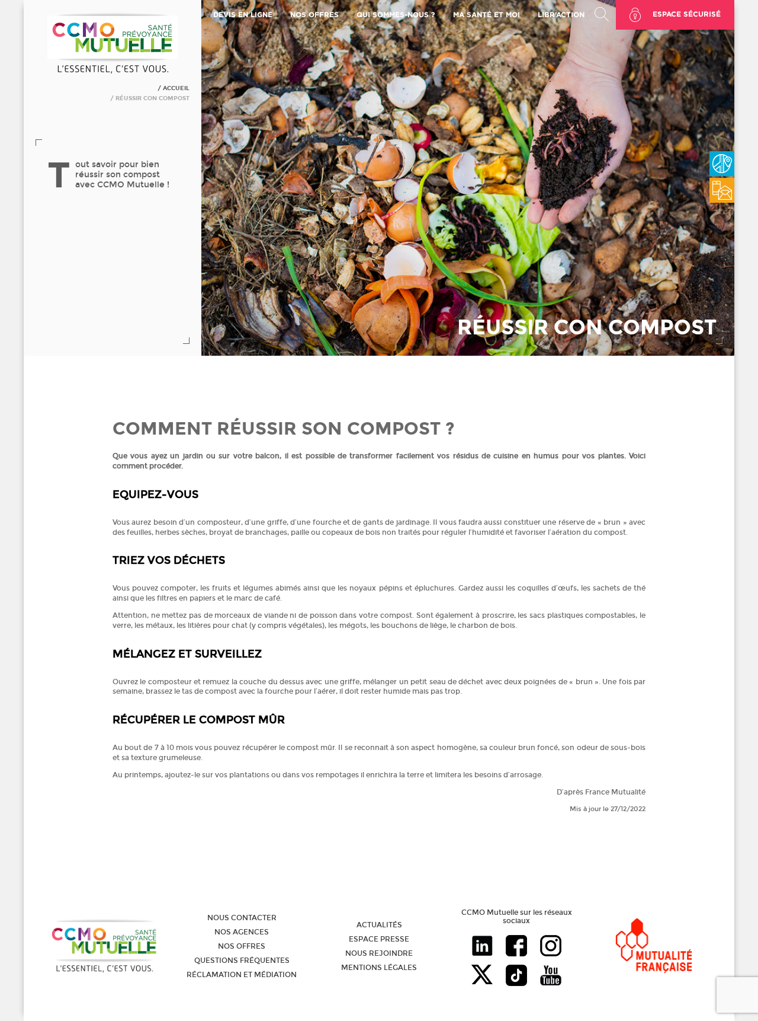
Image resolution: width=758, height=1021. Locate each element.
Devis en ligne (242, 14)
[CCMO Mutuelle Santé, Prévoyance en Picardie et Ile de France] (112, 72)
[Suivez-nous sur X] (482, 976)
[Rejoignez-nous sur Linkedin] (482, 947)
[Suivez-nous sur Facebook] (516, 947)
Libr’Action (561, 14)
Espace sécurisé (687, 14)
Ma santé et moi (486, 14)
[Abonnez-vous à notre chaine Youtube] (550, 976)
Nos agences (241, 932)
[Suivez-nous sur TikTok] (516, 976)
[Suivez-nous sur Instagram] (550, 947)
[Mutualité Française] (653, 946)
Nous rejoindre (379, 953)
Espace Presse (379, 939)
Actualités (379, 925)
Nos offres (241, 946)
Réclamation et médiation (242, 975)
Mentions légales (379, 967)
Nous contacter (242, 918)
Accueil (176, 88)
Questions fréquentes (242, 960)
